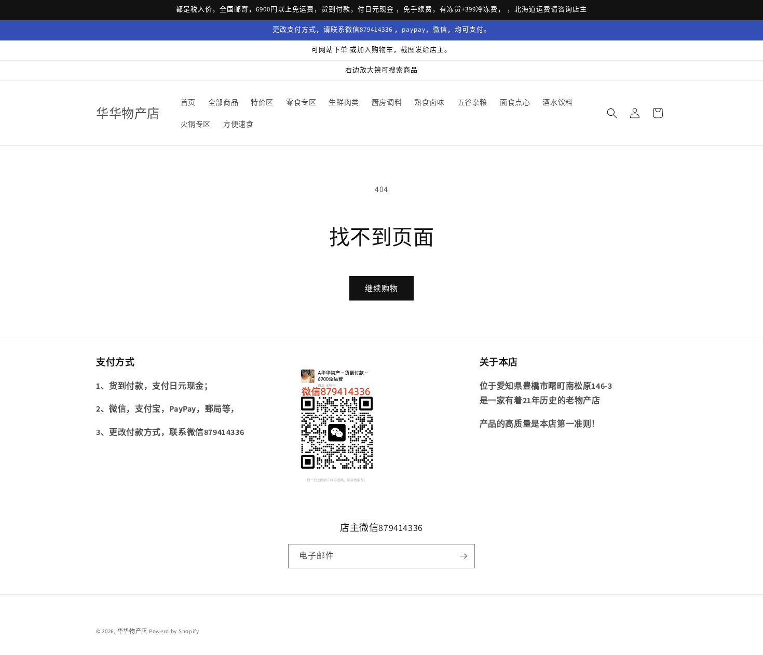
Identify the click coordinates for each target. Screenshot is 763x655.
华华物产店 (132, 631)
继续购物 (381, 288)
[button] (612, 113)
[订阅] (463, 556)
